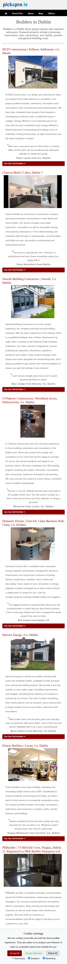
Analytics (35, 958)
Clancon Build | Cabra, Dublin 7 (22, 172)
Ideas (31, 13)
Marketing (50, 958)
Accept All (14, 953)
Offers (51, 13)
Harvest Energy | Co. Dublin (20, 635)
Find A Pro (17, 13)
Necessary (19, 958)
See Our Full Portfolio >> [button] (15, 163)
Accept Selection (34, 953)
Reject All (52, 953)
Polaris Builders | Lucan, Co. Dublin (25, 745)
